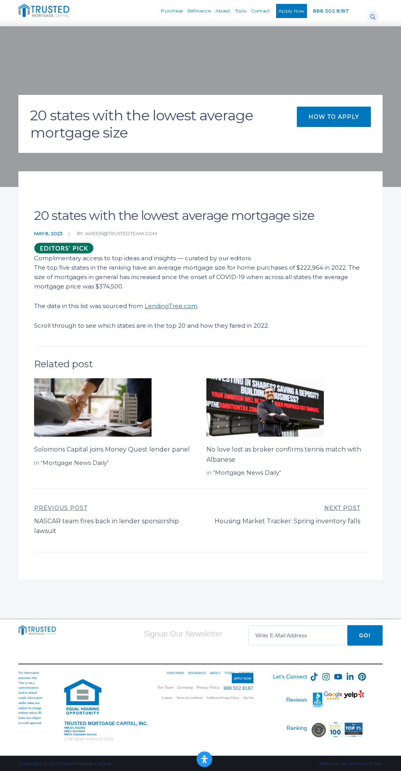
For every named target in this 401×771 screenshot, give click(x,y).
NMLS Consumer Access (80, 734)
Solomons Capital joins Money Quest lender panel (112, 449)
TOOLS (229, 673)
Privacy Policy (208, 687)
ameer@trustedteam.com (121, 233)
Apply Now (291, 11)
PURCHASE (175, 673)
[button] (373, 16)
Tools (240, 11)
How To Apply (334, 116)
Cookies (166, 698)
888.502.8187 (331, 11)
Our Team (165, 687)
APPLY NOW (242, 678)
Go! (365, 635)
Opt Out (248, 698)
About (222, 11)
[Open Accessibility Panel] (204, 759)
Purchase (172, 11)
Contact (260, 11)
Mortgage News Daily (75, 462)
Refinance (199, 11)
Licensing (185, 687)
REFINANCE (197, 673)
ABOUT (215, 673)
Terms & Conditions (189, 698)
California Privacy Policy (222, 698)
